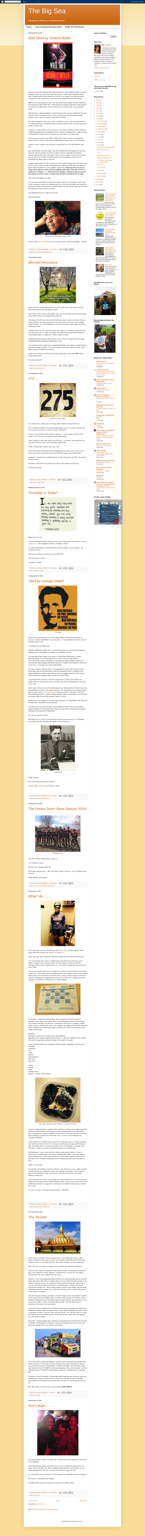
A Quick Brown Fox (102, 370)
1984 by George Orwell (46, 581)
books (35, 252)
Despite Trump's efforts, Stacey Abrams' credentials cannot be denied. (105, 437)
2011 (98, 184)
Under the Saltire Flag (103, 444)
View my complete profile (101, 68)
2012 (98, 182)
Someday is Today (39, 570)
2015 (98, 116)
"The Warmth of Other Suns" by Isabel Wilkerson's (110, 249)
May (99, 139)
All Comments (101, 80)
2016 (98, 113)
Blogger (80, 1521)
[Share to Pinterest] (73, 249)
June (99, 137)
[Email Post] (60, 249)
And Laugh (36, 1495)
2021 (98, 100)
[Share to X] (68, 249)
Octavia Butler (41, 252)
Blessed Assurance (43, 262)
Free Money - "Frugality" (103, 470)
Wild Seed (48, 252)
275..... (33, 378)
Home (29, 27)
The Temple (37, 1395)
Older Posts (83, 1501)
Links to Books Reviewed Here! (48, 27)
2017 (98, 111)
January (100, 176)
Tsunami (98, 425)
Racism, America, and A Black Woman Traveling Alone (110, 232)
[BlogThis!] (66, 249)
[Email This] (64, 249)
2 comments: (52, 479)
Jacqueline (107, 45)
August (100, 131)
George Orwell (45, 798)
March (100, 145)
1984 (35, 798)
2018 (98, 108)
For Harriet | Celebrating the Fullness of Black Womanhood (105, 432)
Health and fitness (38, 1206)
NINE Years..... (109, 264)
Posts (98, 76)
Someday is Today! (42, 493)
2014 (98, 119)
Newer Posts (33, 1501)
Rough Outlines (101, 388)
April (99, 142)
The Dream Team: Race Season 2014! (57, 809)
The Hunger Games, (50, 692)
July (99, 134)
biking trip (32, 543)
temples (65, 950)
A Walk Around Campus (102, 390)
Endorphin (99, 475)
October (100, 126)
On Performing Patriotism (103, 462)
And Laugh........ (40, 1405)
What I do (46, 1206)
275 (35, 482)
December (101, 121)
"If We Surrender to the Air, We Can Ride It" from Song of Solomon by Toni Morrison (111, 197)
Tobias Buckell (101, 361)
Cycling (38, 482)
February (101, 173)
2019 (98, 105)
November (101, 124)
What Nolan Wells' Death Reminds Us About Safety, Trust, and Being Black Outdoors (105, 373)
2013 (98, 179)
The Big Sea (47, 11)
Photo (98, 418)
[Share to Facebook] (71, 249)
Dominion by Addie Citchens (104, 383)
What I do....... (38, 896)
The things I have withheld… (104, 445)
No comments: (53, 249)
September (101, 129)
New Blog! (99, 477)
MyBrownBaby (101, 450)
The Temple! (37, 1217)
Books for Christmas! (74, 27)
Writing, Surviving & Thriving (105, 460)
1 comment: (52, 1392)
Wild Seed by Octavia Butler (49, 38)
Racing (43, 482)
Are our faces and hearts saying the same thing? (110, 214)
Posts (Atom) (41, 1504)
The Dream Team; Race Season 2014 (44, 886)
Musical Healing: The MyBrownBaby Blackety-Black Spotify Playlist (104, 454)
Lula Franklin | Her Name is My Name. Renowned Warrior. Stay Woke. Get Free (105, 484)
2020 (98, 103)
